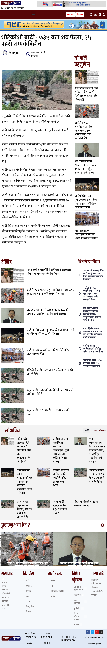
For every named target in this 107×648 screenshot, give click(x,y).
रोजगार (29, 612)
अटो (27, 581)
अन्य (4, 609)
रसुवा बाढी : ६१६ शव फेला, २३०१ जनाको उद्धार (48, 412)
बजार (28, 601)
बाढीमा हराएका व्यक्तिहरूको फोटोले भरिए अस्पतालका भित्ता (86, 234)
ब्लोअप (53, 596)
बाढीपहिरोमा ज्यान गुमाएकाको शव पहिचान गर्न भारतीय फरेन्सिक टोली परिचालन (87, 202)
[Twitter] (92, 632)
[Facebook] (88, 632)
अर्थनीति (29, 586)
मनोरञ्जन (5, 597)
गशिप (53, 581)
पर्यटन (28, 596)
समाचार (5, 582)
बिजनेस (5, 590)
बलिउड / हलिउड (57, 591)
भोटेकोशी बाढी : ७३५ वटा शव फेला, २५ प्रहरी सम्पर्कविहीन (50, 372)
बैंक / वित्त (30, 607)
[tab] (86, 430)
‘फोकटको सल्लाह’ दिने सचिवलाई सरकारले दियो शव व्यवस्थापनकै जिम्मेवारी (86, 94)
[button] (33, 13)
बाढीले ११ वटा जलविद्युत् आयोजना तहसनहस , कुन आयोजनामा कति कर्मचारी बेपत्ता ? (84, 131)
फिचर (53, 586)
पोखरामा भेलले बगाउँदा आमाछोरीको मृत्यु (86, 503)
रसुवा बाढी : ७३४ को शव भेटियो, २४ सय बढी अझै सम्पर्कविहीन (50, 392)
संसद (4, 586)
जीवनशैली (6, 594)
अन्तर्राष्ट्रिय (6, 605)
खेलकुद (5, 601)
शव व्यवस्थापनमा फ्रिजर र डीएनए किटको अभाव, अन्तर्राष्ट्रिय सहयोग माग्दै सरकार (86, 167)
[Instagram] (101, 632)
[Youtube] (97, 632)
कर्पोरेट (28, 591)
